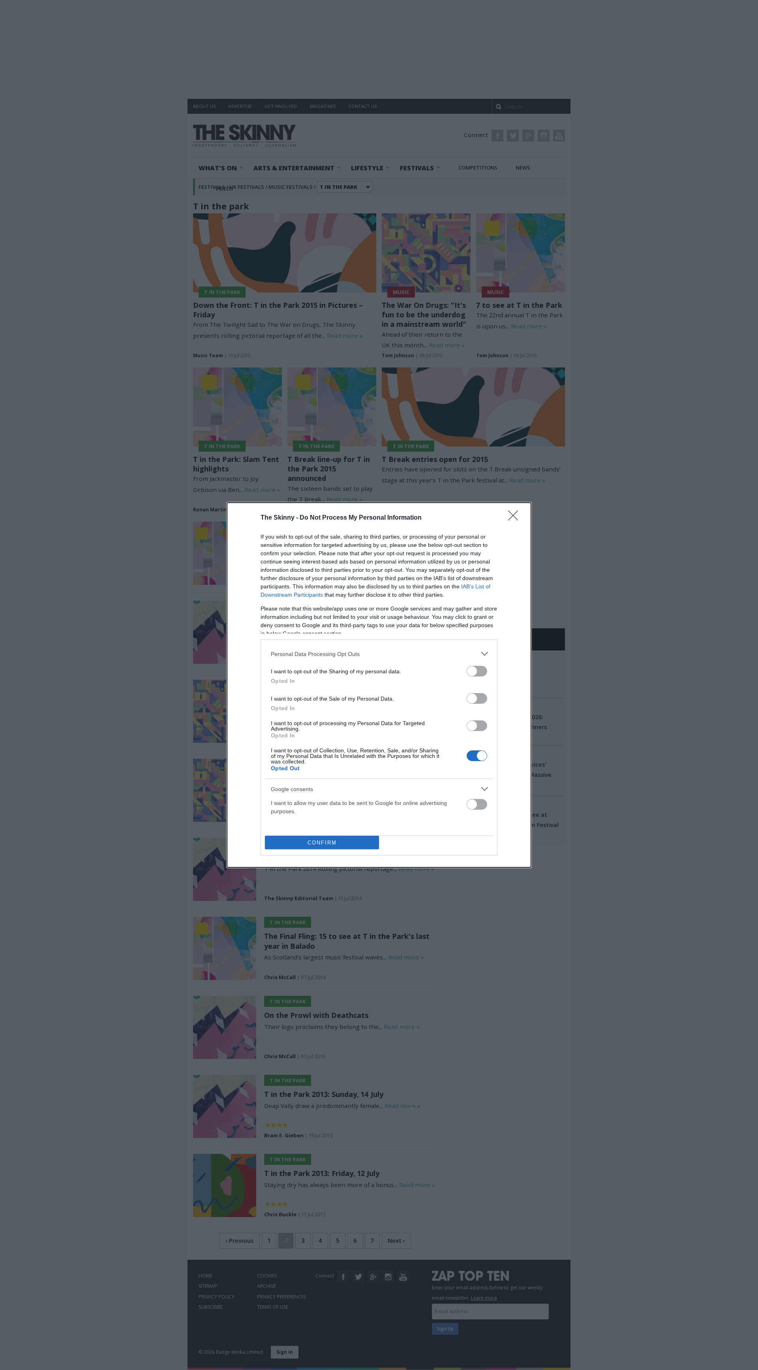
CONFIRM (322, 843)
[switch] (477, 671)
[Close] (515, 518)
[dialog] (379, 685)
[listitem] (379, 654)
